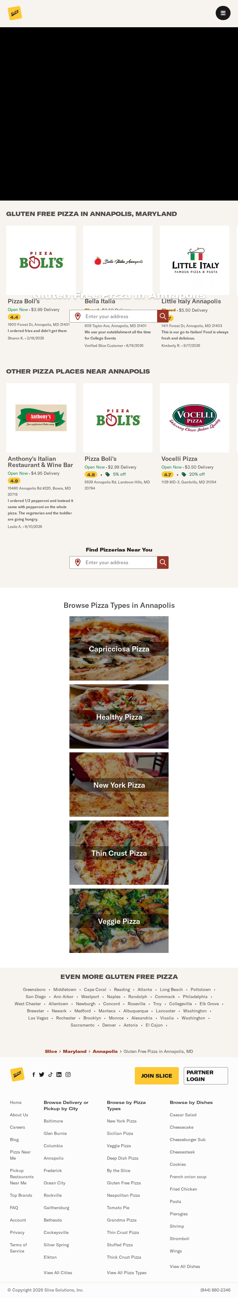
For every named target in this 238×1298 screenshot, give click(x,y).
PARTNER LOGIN (200, 1075)
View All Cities (58, 1272)
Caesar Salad (183, 1115)
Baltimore (53, 1121)
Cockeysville (56, 1232)
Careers (17, 1127)
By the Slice (118, 1170)
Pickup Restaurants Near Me (22, 1177)
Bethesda (53, 1220)
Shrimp (177, 1226)
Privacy (17, 1232)
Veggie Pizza (119, 1146)
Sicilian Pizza (120, 1133)
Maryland (74, 1051)
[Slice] (14, 13)
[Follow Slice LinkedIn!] (59, 1075)
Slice (51, 1051)
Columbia (53, 1146)
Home (15, 1102)
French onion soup (188, 1176)
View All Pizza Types (127, 1272)
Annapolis (105, 1051)
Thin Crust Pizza (123, 1232)
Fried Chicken (183, 1189)
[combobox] (122, 316)
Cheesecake (181, 1127)
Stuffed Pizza (120, 1245)
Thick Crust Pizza (124, 1257)
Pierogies (179, 1214)
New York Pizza (122, 1121)
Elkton (50, 1257)
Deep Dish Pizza (123, 1158)
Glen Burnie (55, 1133)
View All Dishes (185, 1266)
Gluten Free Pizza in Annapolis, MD (158, 1051)
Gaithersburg (56, 1207)
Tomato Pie (118, 1207)
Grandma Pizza (122, 1220)
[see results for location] (78, 316)
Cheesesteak (182, 1152)
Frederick (53, 1170)
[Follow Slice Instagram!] (68, 1075)
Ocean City (54, 1183)
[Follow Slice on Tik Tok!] (50, 1075)
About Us (19, 1115)
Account (18, 1220)
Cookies (178, 1164)
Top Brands (21, 1195)
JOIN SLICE (156, 1076)
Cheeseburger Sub (187, 1139)
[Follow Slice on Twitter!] (42, 1075)
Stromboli (179, 1238)
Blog (14, 1139)
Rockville (53, 1195)
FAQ (14, 1207)
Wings (176, 1251)
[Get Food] (163, 316)
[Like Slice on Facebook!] (33, 1075)
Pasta (175, 1201)
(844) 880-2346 (216, 1290)
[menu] (223, 13)
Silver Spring (56, 1245)
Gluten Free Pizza (124, 1183)
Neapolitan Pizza (123, 1195)
